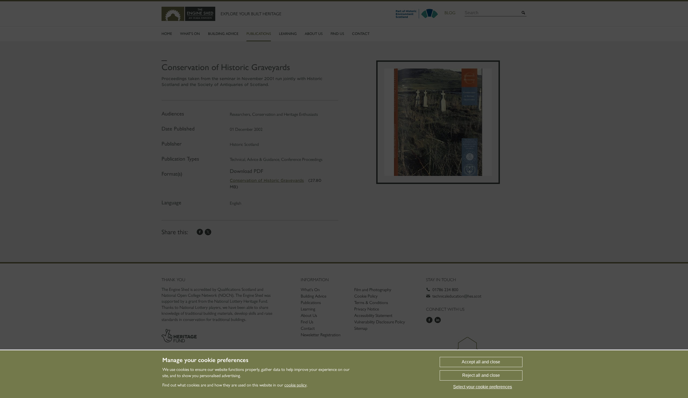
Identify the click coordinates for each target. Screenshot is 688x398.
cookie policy (295, 385)
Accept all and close (481, 362)
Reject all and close (481, 375)
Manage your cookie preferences (205, 360)
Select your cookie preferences (482, 387)
